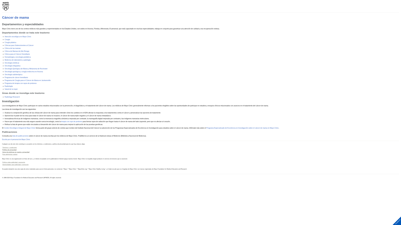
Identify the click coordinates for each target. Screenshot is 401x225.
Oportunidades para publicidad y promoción (15, 164)
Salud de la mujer (11, 89)
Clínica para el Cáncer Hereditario (17, 54)
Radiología (9, 86)
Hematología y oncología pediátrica (18, 57)
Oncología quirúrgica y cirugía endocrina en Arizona (24, 71)
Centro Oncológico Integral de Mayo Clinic (19, 128)
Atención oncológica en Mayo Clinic (18, 37)
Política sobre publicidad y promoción (13, 162)
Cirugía (7, 39)
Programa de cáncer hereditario (16, 77)
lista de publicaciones (20, 136)
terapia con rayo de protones (71, 121)
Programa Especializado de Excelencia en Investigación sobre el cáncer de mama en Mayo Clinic (242, 128)
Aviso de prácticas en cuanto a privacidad (15, 152)
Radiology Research (12, 97)
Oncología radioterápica (13, 74)
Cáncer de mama (15, 17)
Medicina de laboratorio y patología (18, 60)
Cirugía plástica (10, 42)
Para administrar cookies (9, 154)
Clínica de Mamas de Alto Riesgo (17, 51)
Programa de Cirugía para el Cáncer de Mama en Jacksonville (28, 80)
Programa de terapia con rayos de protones (21, 83)
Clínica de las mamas (13, 48)
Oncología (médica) (12, 63)
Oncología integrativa (12, 66)
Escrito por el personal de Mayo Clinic (16, 139)
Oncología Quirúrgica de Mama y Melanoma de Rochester (26, 69)
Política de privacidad (9, 150)
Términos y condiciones (9, 147)
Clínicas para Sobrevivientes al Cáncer (19, 45)
